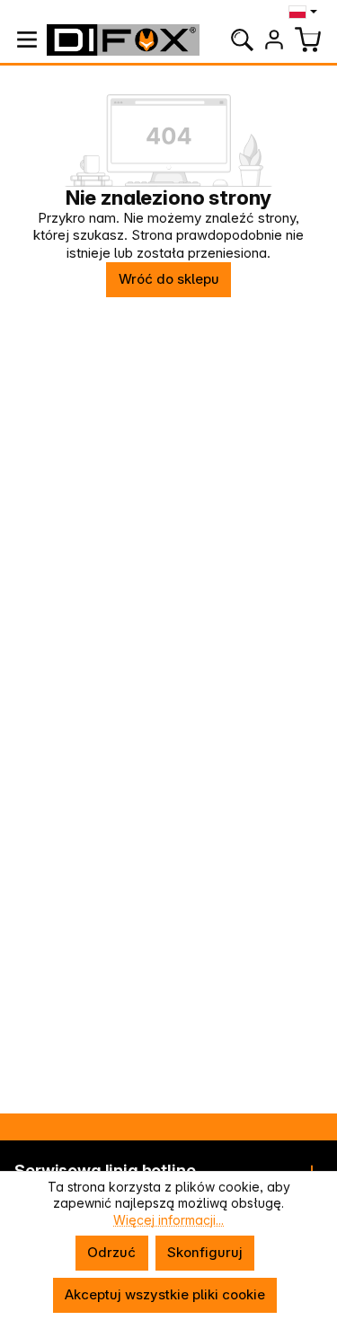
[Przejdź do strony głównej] (123, 40)
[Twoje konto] (274, 39)
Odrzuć (111, 1252)
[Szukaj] (241, 39)
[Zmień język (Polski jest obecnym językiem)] (305, 12)
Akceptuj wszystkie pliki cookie (165, 1294)
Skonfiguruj (205, 1252)
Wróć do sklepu (169, 278)
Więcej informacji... (168, 1220)
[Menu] (27, 39)
